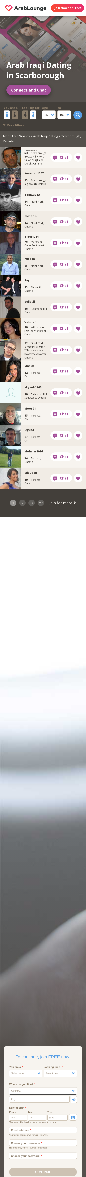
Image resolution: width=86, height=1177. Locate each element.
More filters (15, 125)
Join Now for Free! (67, 8)
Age (45, 108)
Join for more (61, 502)
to (59, 108)
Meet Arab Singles (16, 136)
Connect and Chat (28, 90)
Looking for (31, 108)
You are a (11, 108)
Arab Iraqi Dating (45, 136)
